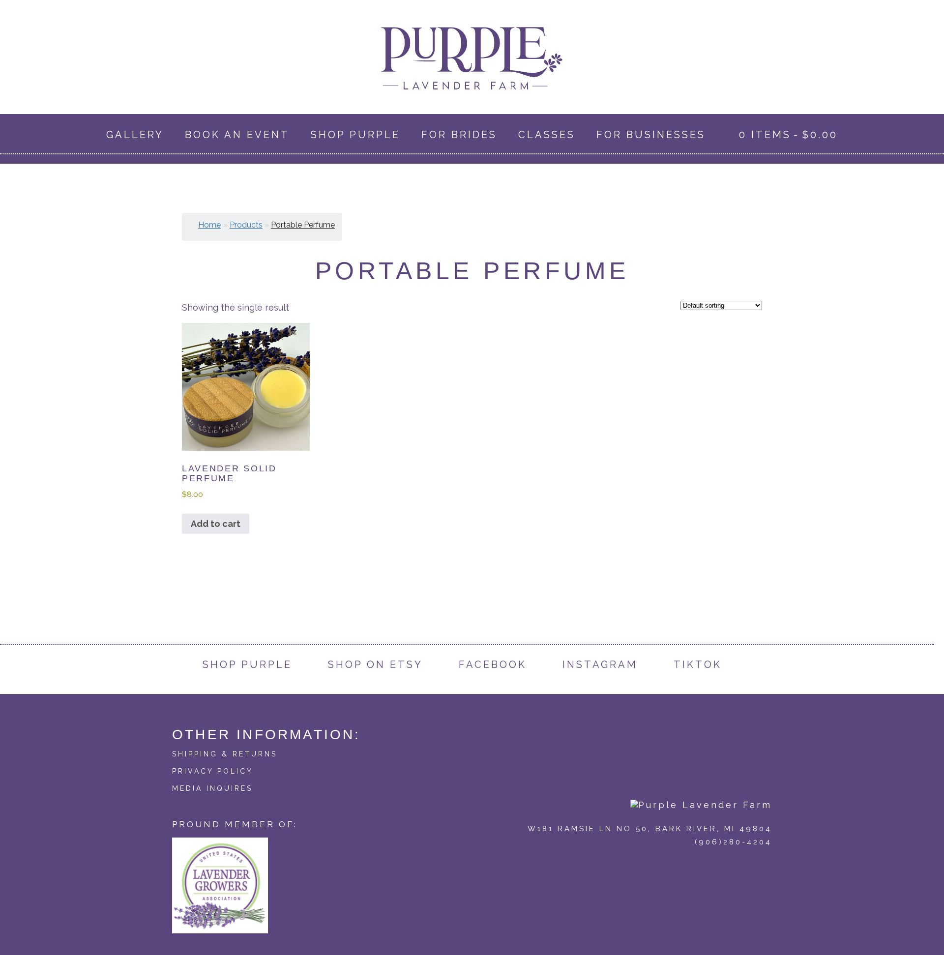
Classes (546, 135)
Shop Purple (355, 135)
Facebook (493, 664)
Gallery (135, 135)
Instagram (600, 664)
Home (209, 225)
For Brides (459, 135)
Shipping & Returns (224, 754)
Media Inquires (212, 788)
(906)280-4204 (733, 842)
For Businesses (651, 135)
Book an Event (237, 135)
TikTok (698, 664)
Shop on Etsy (375, 664)
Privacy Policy (212, 771)
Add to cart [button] (215, 524)
